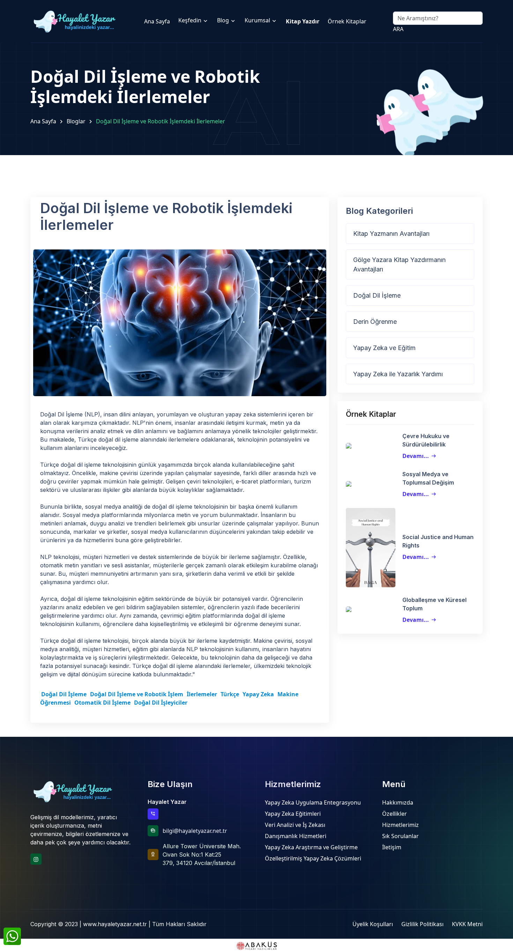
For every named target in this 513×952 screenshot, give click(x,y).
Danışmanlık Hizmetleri (295, 836)
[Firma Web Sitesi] (256, 945)
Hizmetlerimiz (400, 825)
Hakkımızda (397, 802)
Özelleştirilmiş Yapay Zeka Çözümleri (313, 858)
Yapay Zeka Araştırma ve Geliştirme (311, 847)
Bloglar (76, 121)
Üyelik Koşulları (372, 924)
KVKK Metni (467, 924)
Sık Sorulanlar (400, 836)
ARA (398, 29)
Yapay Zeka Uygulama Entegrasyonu (313, 802)
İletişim (391, 847)
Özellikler (394, 813)
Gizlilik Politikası (422, 924)
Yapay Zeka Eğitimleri (293, 813)
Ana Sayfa (43, 121)
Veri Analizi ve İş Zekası (295, 825)
